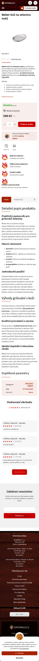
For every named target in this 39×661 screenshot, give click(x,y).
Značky (19, 596)
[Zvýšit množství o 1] (15, 124)
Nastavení (19, 658)
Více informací (24, 649)
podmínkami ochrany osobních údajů (19, 516)
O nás (20, 576)
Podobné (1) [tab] (18, 199)
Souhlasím (20, 653)
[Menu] (3, 8)
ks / (19, 614)
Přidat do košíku (26, 124)
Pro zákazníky (20, 592)
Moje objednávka (19, 602)
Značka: (6, 62)
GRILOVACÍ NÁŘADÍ (29, 384)
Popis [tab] (6, 199)
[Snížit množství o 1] (5, 124)
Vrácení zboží (19, 586)
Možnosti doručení (13, 111)
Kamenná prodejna (20, 589)
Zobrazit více (19, 472)
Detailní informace (7, 97)
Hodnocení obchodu (19, 402)
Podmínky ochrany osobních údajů (19, 583)
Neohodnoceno (16, 59)
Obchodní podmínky (19, 579)
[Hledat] (35, 3)
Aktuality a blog (19, 599)
